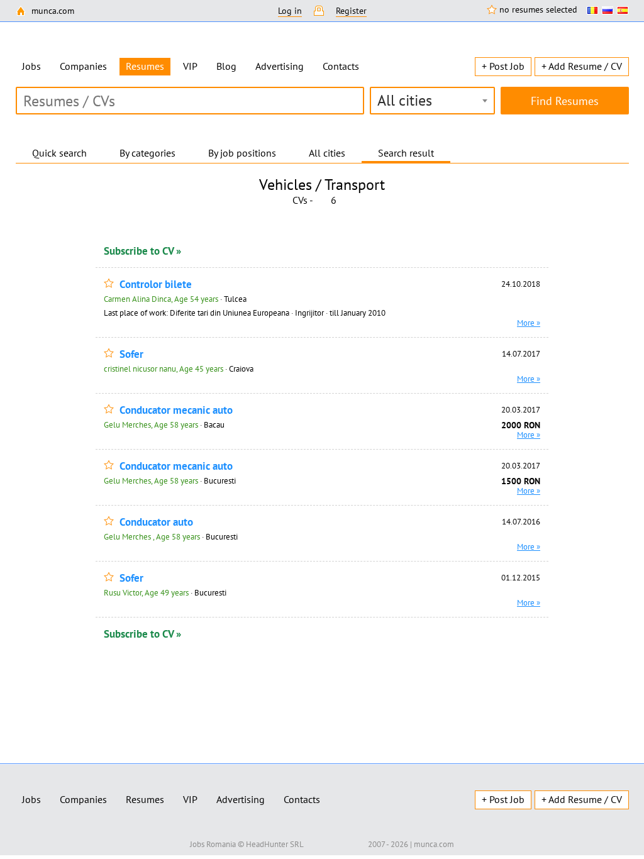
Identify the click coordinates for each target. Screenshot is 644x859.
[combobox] (432, 100)
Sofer (131, 354)
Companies (83, 66)
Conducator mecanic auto (176, 410)
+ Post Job (503, 66)
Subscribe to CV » (142, 251)
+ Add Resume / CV (581, 66)
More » (528, 323)
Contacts (341, 66)
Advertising (279, 66)
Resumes (145, 799)
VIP (190, 66)
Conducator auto (156, 522)
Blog (226, 66)
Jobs (31, 66)
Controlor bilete (155, 284)
